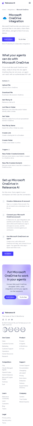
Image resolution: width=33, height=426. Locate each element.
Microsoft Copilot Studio (7, 378)
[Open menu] (30, 3)
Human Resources (7, 354)
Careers (21, 396)
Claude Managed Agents (7, 369)
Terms (4, 423)
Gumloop (5, 382)
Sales (4, 341)
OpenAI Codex (6, 372)
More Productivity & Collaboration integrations (16, 44)
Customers (5, 403)
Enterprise (22, 380)
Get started (7, 253)
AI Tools (21, 348)
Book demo (22, 378)
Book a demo (8, 39)
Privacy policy (6, 418)
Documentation (24, 368)
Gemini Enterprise (7, 375)
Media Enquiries (24, 402)
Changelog (22, 370)
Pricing (21, 375)
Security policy (6, 420)
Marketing (5, 346)
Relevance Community (5, 397)
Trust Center (23, 399)
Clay (3, 365)
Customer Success (7, 343)
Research (5, 356)
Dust (3, 384)
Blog (3, 406)
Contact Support (24, 365)
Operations (5, 351)
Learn (4, 401)
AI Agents (22, 343)
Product (21, 341)
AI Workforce (23, 346)
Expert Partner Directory (23, 386)
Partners (21, 383)
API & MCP (22, 373)
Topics (4, 408)
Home (4, 9)
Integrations (11, 9)
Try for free (22, 39)
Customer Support (7, 348)
